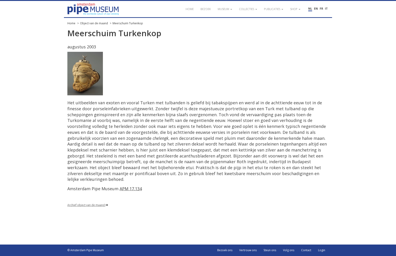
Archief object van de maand (86, 205)
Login (321, 250)
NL (310, 9)
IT (326, 9)
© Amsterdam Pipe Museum (85, 250)
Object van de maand (94, 23)
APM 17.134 (131, 188)
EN (316, 9)
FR (321, 9)
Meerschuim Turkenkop (128, 23)
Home (71, 23)
